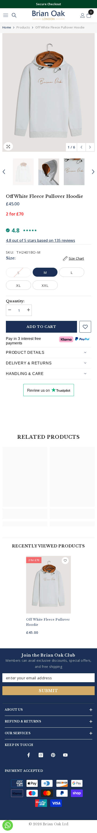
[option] (48, 92)
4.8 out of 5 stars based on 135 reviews (40, 240)
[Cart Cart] (88, 15)
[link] (24, 514)
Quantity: (15, 301)
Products (23, 27)
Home (6, 27)
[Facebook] (28, 755)
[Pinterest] (53, 755)
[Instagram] (40, 755)
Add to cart (41, 327)
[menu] (5, 15)
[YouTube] (65, 755)
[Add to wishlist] (85, 327)
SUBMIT (48, 690)
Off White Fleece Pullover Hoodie (48, 622)
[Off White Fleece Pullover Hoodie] (48, 585)
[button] (81, 147)
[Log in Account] (82, 15)
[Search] (14, 15)
